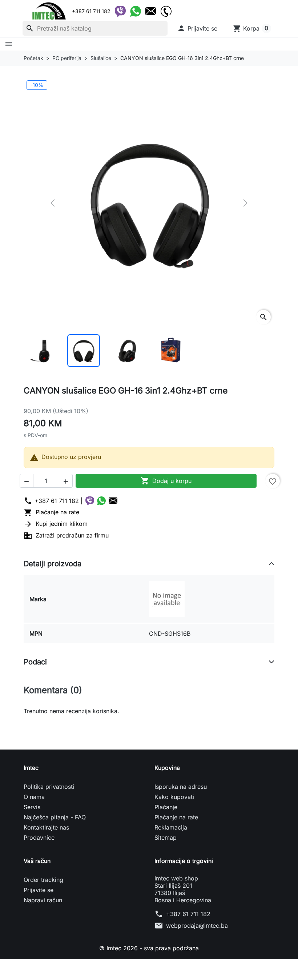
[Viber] (120, 11)
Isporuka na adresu (180, 786)
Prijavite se (38, 890)
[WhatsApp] (135, 11)
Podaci (35, 662)
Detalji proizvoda (52, 563)
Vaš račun (37, 860)
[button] (197, 28)
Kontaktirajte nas (46, 827)
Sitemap (165, 837)
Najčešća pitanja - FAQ (55, 817)
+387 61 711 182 (188, 914)
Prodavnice (39, 837)
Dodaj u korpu (166, 480)
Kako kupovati (174, 796)
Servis (32, 807)
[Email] (150, 11)
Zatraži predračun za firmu (66, 535)
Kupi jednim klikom (56, 523)
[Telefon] (166, 11)
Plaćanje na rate (51, 512)
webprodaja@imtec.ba (197, 925)
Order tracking (43, 879)
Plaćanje (165, 807)
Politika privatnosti (49, 786)
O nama (34, 796)
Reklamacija (170, 827)
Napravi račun (43, 900)
